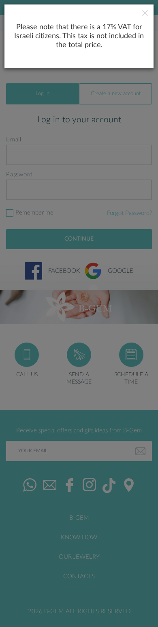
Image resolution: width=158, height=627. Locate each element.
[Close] (145, 14)
